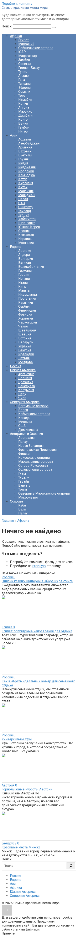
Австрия (24, 251)
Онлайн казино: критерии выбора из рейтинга (37, 581)
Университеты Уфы (17, 739)
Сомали (24, 92)
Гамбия (23, 127)
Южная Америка (23, 370)
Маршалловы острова (35, 462)
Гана (21, 80)
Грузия (23, 159)
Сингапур (25, 207)
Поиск (6, 859)
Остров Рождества (33, 466)
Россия (15, 366)
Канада (24, 418)
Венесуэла (26, 386)
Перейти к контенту (17, 4)
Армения (25, 147)
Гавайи (23, 481)
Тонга (22, 489)
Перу (22, 394)
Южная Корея (29, 227)
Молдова (25, 362)
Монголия (26, 243)
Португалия (27, 298)
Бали (22, 509)
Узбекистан (27, 219)
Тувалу (23, 477)
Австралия (26, 438)
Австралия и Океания (26, 434)
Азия (13, 135)
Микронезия (28, 497)
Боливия (25, 378)
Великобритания (31, 267)
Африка (16, 36)
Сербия (24, 306)
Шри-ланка (26, 223)
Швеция (24, 334)
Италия (23, 283)
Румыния (25, 302)
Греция (23, 275)
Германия (25, 271)
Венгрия (24, 350)
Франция (25, 314)
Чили (22, 398)
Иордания (26, 171)
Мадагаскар (27, 56)
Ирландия (26, 354)
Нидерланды (28, 294)
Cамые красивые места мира (25, 8)
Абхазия (24, 139)
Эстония (24, 338)
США (22, 426)
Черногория (27, 322)
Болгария (25, 259)
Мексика (25, 422)
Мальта (24, 291)
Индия (23, 163)
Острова (16, 501)
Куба (22, 505)
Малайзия (25, 191)
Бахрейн (24, 151)
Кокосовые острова (34, 458)
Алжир (23, 76)
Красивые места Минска (21, 847)
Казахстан (26, 235)
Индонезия (27, 167)
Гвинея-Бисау (29, 68)
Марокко (25, 111)
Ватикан (24, 263)
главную (39, 566)
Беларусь (25, 342)
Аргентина (26, 374)
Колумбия (26, 390)
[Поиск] (71, 865)
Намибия (25, 100)
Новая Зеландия (30, 446)
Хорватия (25, 318)
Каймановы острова (34, 414)
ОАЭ (21, 203)
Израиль (25, 239)
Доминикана (28, 430)
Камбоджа (26, 175)
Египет (23, 40)
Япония (24, 231)
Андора (24, 255)
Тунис (22, 72)
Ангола (23, 108)
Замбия (24, 60)
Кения (23, 104)
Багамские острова (33, 406)
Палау (23, 442)
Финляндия (27, 310)
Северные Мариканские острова (44, 493)
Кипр (22, 287)
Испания (24, 279)
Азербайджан (29, 143)
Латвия (24, 358)
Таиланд (24, 211)
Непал (23, 199)
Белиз (23, 410)
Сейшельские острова (35, 48)
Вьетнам (25, 155)
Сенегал (24, 64)
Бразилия (25, 382)
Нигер (23, 131)
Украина (24, 346)
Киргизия (25, 183)
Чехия (23, 326)
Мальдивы (26, 195)
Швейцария (27, 330)
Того (21, 96)
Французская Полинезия (37, 450)
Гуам (22, 474)
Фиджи (24, 454)
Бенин (23, 123)
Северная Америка (25, 402)
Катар (22, 179)
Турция (23, 215)
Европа (15, 247)
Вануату (24, 485)
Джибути (25, 115)
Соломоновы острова (35, 470)
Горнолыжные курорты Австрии (27, 789)
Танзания (25, 84)
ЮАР (22, 52)
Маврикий (26, 44)
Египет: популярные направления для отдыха (37, 631)
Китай (22, 187)
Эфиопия (25, 88)
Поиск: (7, 26)
